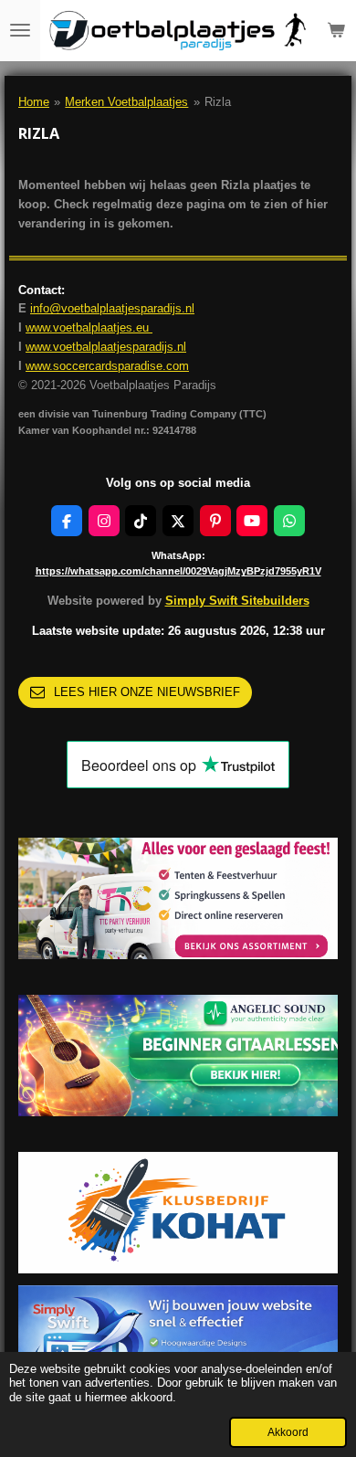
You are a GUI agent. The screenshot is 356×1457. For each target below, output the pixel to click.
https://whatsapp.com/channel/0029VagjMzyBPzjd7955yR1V (178, 570)
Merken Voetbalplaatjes (126, 102)
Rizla (217, 102)
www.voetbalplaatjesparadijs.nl (106, 347)
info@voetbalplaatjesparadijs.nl (112, 308)
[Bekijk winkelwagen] (336, 30)
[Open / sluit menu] (20, 30)
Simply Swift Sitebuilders (237, 600)
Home (33, 102)
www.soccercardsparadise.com (107, 366)
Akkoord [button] (288, 1432)
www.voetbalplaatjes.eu (89, 327)
